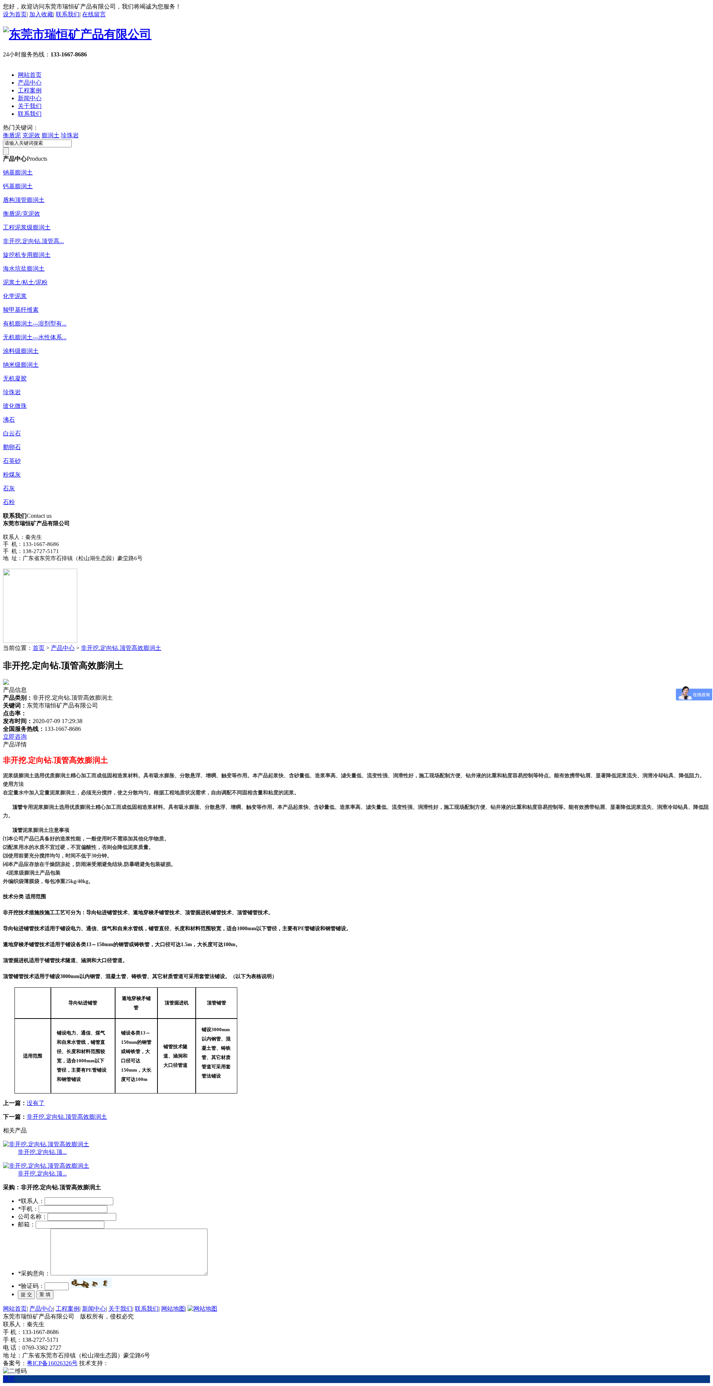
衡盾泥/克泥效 (21, 213)
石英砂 (12, 461)
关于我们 (30, 106)
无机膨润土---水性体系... (34, 337)
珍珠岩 (70, 135)
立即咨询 (15, 736)
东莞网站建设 (126, 1363)
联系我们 (67, 14)
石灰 (9, 488)
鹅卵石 (12, 447)
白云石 (12, 433)
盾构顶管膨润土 (24, 200)
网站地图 (173, 1308)
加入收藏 (41, 14)
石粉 (9, 502)
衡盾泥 (12, 135)
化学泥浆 (15, 296)
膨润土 (50, 135)
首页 (39, 648)
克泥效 (31, 135)
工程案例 (30, 90)
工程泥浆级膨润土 (27, 227)
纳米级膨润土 (21, 365)
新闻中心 (30, 98)
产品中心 (30, 82)
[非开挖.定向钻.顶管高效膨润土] (46, 1144)
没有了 (36, 1103)
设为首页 (15, 14)
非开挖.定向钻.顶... (42, 1152)
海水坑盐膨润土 (24, 268)
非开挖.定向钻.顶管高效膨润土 (121, 648)
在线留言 (94, 14)
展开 (9, 1379)
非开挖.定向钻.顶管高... (33, 241)
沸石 (9, 419)
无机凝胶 (15, 378)
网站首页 (30, 75)
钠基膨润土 (18, 172)
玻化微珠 (15, 406)
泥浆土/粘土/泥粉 (25, 282)
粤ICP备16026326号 (52, 1363)
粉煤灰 (12, 474)
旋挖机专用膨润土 (27, 255)
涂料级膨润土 (21, 351)
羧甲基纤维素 (21, 310)
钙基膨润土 (18, 186)
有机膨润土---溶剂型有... (34, 323)
